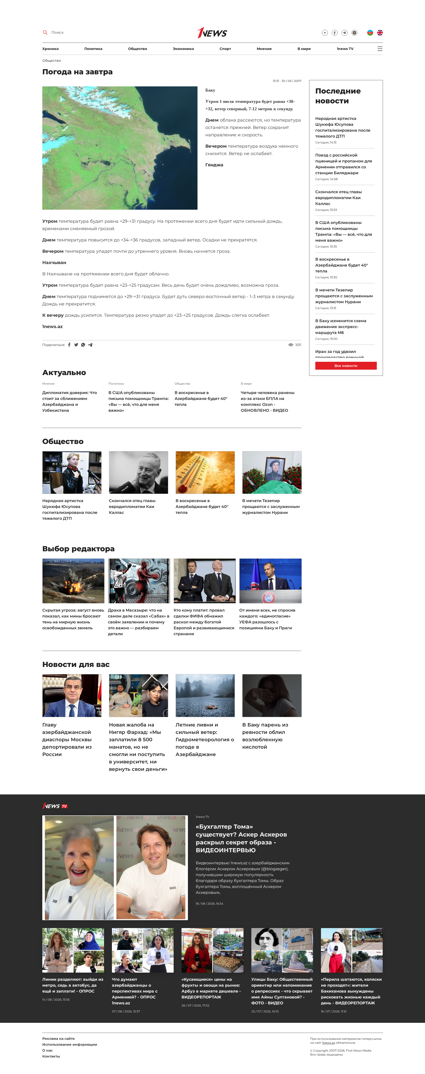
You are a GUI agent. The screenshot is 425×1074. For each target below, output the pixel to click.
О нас (47, 1050)
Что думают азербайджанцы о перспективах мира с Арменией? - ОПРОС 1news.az (134, 991)
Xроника (50, 48)
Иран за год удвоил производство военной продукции (339, 357)
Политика (93, 48)
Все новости (345, 365)
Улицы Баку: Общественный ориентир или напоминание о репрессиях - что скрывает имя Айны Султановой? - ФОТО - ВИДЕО (282, 991)
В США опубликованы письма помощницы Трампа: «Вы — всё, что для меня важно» (138, 401)
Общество (137, 48)
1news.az (328, 1042)
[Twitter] (76, 344)
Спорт (225, 48)
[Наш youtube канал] (325, 33)
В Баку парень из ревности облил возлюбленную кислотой (265, 736)
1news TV (345, 48)
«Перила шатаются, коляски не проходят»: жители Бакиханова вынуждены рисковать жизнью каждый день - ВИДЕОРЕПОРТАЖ (351, 991)
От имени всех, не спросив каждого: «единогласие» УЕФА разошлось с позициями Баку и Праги (267, 619)
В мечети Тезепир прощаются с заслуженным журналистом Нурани (271, 506)
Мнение (264, 48)
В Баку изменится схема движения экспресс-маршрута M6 (340, 326)
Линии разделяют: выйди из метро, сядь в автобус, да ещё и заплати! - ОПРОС (72, 985)
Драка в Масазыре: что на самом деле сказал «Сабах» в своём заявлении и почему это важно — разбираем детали (138, 622)
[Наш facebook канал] (335, 33)
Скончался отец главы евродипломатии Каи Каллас (132, 506)
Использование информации (69, 1044)
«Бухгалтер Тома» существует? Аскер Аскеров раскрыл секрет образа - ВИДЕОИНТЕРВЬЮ (241, 838)
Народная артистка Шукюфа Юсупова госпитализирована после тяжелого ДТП (69, 509)
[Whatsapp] (83, 344)
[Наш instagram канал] (354, 33)
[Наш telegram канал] (345, 33)
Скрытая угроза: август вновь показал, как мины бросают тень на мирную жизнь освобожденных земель (73, 619)
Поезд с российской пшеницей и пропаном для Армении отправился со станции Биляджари (343, 164)
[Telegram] (90, 344)
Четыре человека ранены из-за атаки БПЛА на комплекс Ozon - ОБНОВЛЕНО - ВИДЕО (267, 401)
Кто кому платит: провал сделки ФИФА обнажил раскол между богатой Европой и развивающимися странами (204, 622)
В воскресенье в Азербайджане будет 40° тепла (201, 398)
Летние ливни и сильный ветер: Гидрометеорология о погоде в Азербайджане (205, 739)
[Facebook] (69, 344)
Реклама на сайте (58, 1038)
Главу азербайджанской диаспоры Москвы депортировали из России (67, 739)
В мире (304, 48)
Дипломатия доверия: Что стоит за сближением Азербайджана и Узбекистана (69, 401)
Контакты (51, 1056)
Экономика (183, 48)
